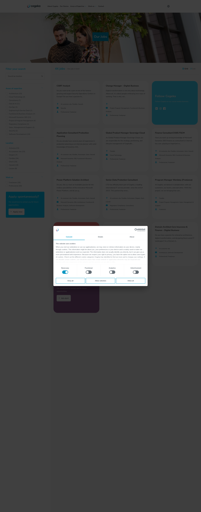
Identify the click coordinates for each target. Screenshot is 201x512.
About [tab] (132, 237)
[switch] (89, 272)
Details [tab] (100, 237)
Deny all (70, 281)
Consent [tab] (69, 237)
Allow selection (100, 281)
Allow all (131, 281)
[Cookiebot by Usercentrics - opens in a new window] (136, 230)
